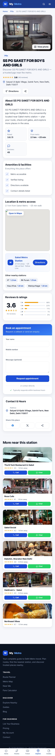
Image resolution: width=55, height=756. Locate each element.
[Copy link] (42, 425)
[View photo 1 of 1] (27, 33)
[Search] (43, 4)
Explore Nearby (10, 702)
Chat (40, 473)
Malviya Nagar (37, 286)
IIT (11, 280)
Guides (6, 707)
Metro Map (8, 681)
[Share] (25, 91)
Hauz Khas (15, 286)
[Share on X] (27, 425)
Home (5, 11)
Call (17, 473)
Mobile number (12, 349)
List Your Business (11, 724)
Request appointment (27, 378)
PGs (12, 11)
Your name (10, 339)
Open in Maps (15, 213)
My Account (8, 732)
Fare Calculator (10, 690)
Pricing (6, 728)
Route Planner (9, 677)
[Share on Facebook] (12, 425)
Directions (14, 91)
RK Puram (28, 280)
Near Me (7, 686)
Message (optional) (14, 360)
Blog (5, 711)
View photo (43, 47)
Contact (6, 737)
